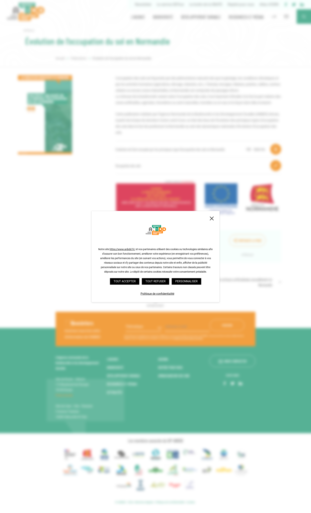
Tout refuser (155, 281)
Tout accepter (125, 281)
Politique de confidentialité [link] (157, 293)
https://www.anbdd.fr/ (122, 249)
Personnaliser (186, 281)
